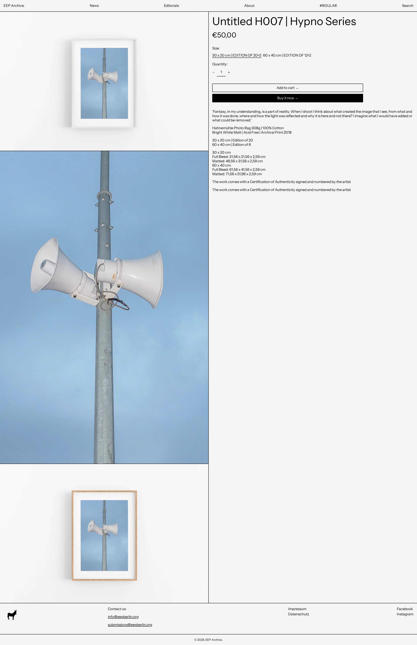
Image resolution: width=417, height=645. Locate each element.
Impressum (297, 609)
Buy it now (285, 98)
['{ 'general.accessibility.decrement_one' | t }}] (213, 72)
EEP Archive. (14, 5)
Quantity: (220, 64)
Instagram (405, 614)
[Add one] (229, 72)
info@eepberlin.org (123, 617)
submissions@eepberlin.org (130, 625)
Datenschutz (298, 614)
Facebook (405, 609)
